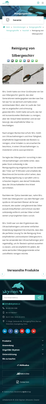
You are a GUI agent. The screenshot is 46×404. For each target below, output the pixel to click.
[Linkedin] (4, 331)
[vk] (33, 331)
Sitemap (28, 392)
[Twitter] (27, 331)
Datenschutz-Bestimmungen (13, 392)
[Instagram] (16, 331)
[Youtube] (22, 331)
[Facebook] (10, 331)
